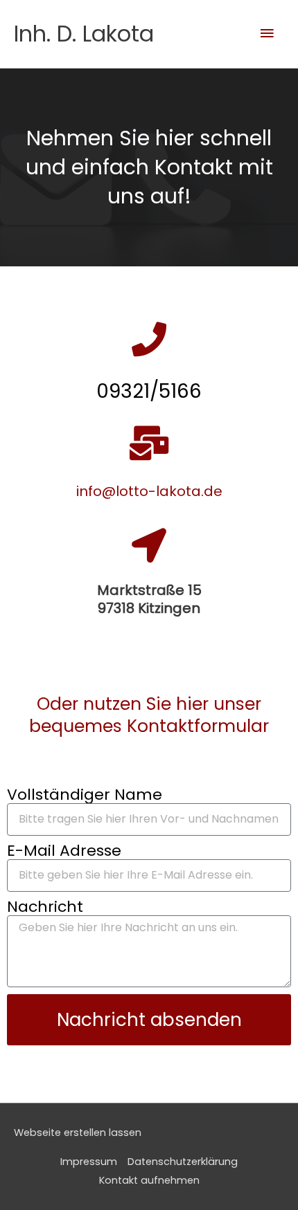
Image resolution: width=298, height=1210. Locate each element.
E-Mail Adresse (64, 851)
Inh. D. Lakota (84, 33)
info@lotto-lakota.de (149, 491)
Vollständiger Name (84, 795)
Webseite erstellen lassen (77, 1132)
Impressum (88, 1161)
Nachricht (45, 907)
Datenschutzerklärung (183, 1161)
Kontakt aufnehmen (149, 1180)
